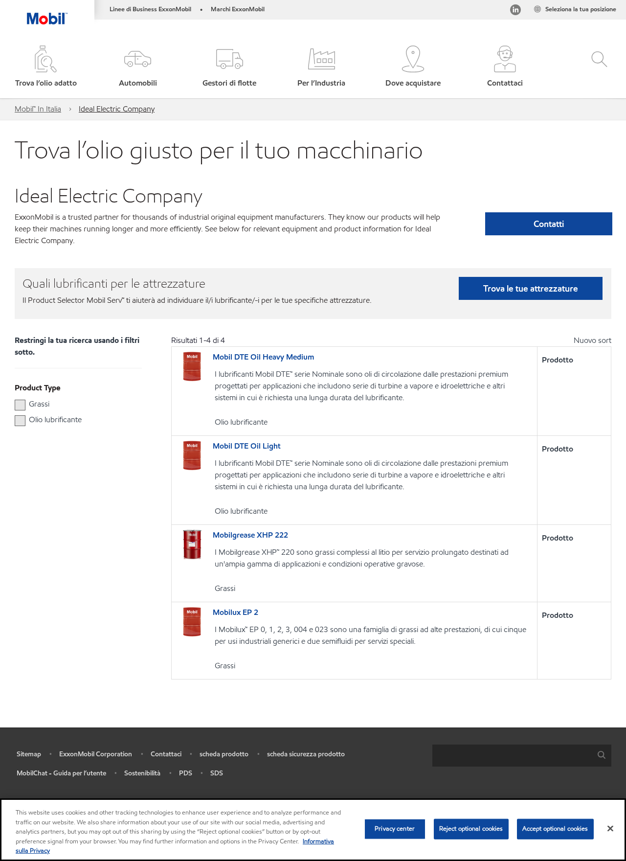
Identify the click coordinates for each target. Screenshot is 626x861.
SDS (216, 773)
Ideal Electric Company (117, 109)
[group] (73, 404)
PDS (185, 773)
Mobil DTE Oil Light (247, 446)
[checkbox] (20, 405)
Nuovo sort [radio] (592, 340)
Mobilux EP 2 (235, 612)
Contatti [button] (549, 223)
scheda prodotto (224, 754)
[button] (138, 67)
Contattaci (166, 754)
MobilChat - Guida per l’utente (61, 773)
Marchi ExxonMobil (238, 9)
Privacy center (395, 828)
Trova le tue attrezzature (530, 288)
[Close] (610, 828)
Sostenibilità (142, 773)
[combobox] (521, 756)
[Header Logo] (47, 12)
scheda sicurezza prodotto (306, 754)
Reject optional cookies (471, 828)
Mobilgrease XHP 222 (250, 535)
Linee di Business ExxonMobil (150, 9)
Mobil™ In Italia (38, 109)
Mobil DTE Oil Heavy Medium (263, 357)
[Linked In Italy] (515, 11)
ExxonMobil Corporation (95, 754)
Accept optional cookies (555, 828)
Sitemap (29, 754)
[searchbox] (512, 756)
